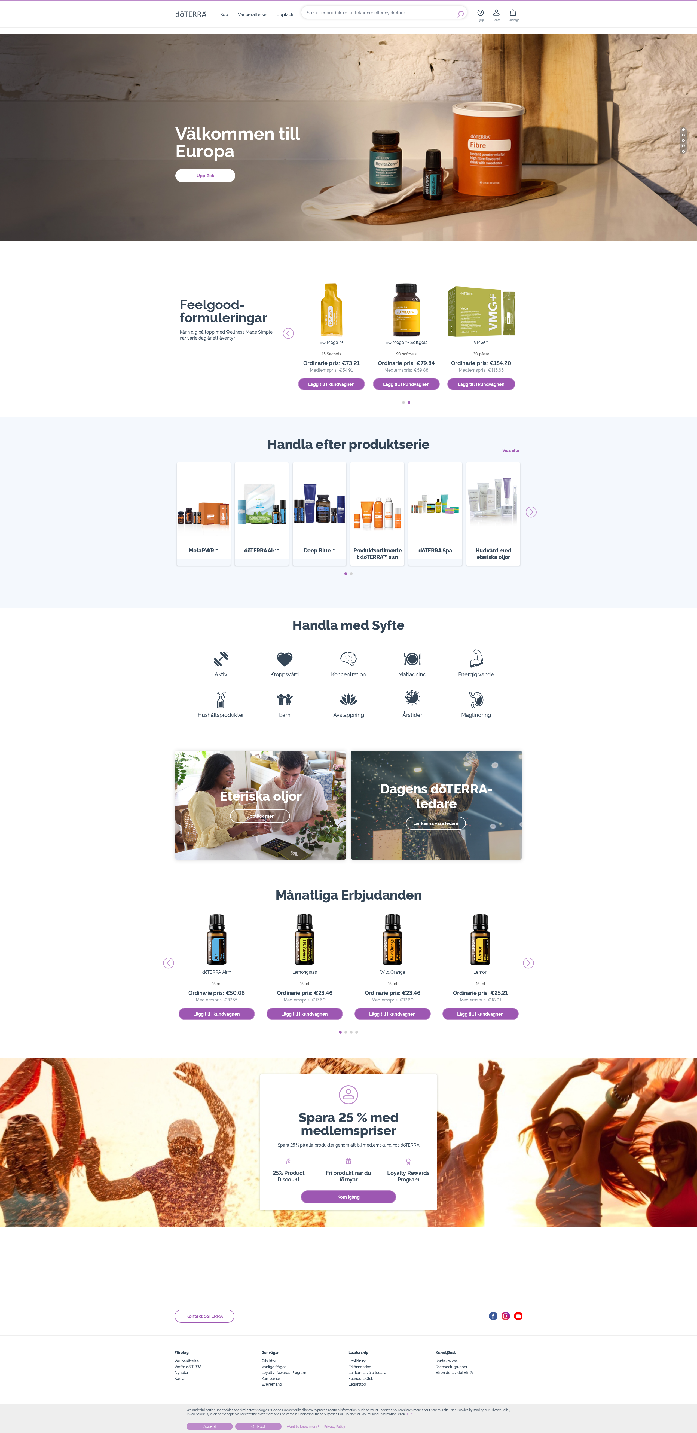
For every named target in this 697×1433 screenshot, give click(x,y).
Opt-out (258, 1426)
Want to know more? (303, 1427)
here (409, 1414)
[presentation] (288, 333)
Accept (209, 1426)
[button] (683, 129)
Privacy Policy (334, 1427)
